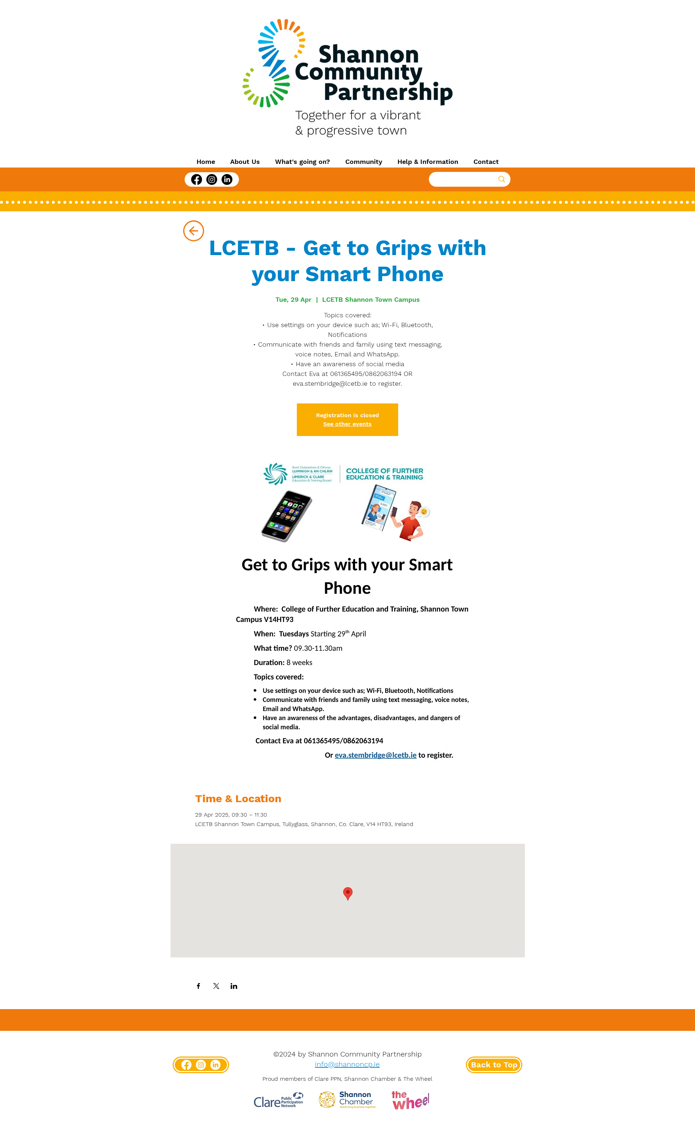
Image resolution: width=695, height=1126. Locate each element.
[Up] (193, 231)
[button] (245, 161)
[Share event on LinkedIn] (234, 986)
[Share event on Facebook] (198, 986)
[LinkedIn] (227, 179)
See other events (347, 423)
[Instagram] (211, 179)
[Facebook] (196, 179)
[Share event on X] (216, 986)
